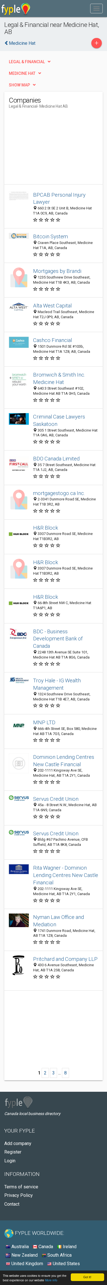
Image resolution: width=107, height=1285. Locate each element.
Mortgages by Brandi (57, 271)
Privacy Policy (18, 1195)
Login (9, 1160)
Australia (19, 1246)
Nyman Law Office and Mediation (58, 920)
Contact (11, 1204)
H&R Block (45, 528)
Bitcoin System (50, 236)
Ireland (69, 1246)
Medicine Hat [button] (22, 73)
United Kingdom (26, 1263)
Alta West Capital (52, 306)
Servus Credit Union (55, 799)
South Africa (59, 1255)
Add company (17, 1143)
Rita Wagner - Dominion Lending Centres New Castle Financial (65, 875)
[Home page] (16, 8)
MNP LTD (44, 722)
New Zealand (24, 1255)
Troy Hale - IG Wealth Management (57, 684)
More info (51, 1280)
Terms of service (21, 1187)
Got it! (87, 1277)
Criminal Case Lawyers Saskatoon (59, 420)
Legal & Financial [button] (27, 62)
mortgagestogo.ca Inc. (59, 493)
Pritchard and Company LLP (65, 959)
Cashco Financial (52, 340)
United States (66, 1263)
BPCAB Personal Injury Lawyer (59, 198)
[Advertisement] (51, 148)
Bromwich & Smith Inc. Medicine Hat (59, 378)
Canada (45, 1246)
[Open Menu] (96, 8)
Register (12, 1152)
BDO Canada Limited (56, 459)
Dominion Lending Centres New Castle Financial (63, 760)
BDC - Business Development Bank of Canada (58, 638)
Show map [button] (19, 85)
